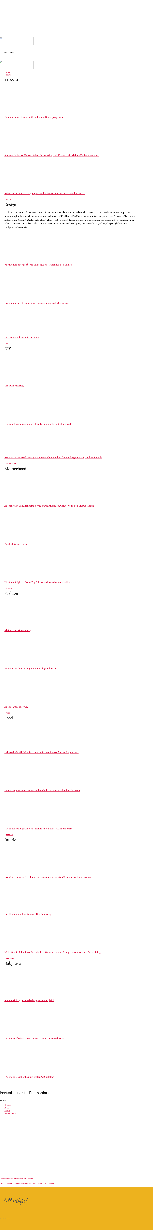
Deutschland (4, 1179)
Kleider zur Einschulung (17, 630)
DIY (7, 344)
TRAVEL (8, 75)
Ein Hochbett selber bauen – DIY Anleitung (27, 913)
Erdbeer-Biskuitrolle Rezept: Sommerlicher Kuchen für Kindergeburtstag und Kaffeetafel (53, 457)
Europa (11, 1179)
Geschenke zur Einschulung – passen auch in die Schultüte (36, 302)
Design (8, 200)
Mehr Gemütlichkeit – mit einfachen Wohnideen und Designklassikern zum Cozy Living (52, 952)
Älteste (7, 1108)
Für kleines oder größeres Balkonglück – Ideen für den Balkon (38, 264)
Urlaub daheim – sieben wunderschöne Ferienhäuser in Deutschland (27, 1184)
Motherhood (11, 464)
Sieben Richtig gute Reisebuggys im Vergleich (29, 1000)
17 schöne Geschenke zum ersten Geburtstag (28, 1076)
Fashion (9, 588)
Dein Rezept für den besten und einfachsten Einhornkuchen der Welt (42, 790)
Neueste (7, 1105)
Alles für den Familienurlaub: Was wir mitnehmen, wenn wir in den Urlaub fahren (49, 505)
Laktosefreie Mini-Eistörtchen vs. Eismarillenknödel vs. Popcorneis (41, 752)
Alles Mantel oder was (16, 706)
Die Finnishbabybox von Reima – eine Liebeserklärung (34, 1038)
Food (8, 713)
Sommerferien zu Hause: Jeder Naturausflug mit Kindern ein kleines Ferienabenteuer (51, 155)
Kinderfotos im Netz (15, 543)
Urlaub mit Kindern (26, 1179)
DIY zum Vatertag (14, 385)
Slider (16, 1179)
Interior (9, 835)
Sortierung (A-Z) (10, 1113)
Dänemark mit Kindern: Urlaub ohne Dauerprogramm (34, 117)
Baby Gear (10, 958)
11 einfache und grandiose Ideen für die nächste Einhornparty (38, 423)
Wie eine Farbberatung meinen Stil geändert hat (30, 668)
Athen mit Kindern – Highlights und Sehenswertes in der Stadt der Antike (44, 193)
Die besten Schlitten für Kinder (21, 337)
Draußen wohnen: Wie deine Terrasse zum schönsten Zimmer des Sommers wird (48, 876)
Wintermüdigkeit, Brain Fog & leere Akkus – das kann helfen (37, 582)
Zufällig (7, 1111)
